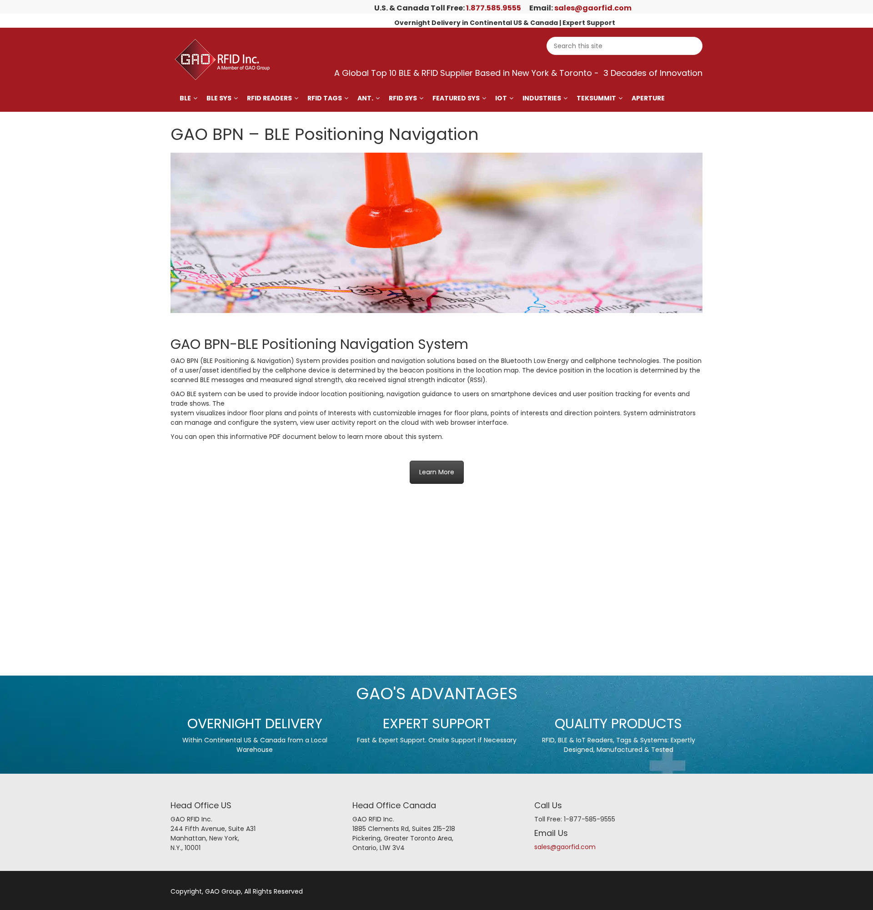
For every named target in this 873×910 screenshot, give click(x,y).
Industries (541, 98)
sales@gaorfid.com (593, 8)
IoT (501, 98)
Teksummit (596, 98)
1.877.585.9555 (493, 8)
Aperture (648, 98)
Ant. (365, 98)
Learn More (436, 472)
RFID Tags (324, 98)
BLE (185, 98)
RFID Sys (403, 98)
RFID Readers (269, 98)
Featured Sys (456, 98)
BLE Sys (218, 98)
